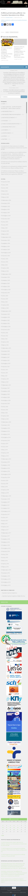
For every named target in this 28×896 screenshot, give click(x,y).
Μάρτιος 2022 (5, 345)
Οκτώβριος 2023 (6, 286)
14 (17, 827)
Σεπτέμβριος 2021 (6, 363)
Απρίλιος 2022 (5, 342)
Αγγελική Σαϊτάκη (9, 17)
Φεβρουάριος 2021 (6, 385)
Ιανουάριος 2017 (6, 536)
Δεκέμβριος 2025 (6, 206)
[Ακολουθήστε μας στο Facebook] (24, 67)
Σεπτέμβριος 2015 (6, 579)
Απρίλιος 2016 (5, 563)
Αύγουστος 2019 (6, 440)
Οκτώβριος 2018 (6, 471)
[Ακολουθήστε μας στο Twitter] (26, 67)
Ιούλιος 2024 (5, 258)
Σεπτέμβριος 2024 (6, 252)
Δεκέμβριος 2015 (6, 576)
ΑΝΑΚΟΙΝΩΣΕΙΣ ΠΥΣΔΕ (7, 111)
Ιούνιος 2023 (5, 298)
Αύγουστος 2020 (6, 403)
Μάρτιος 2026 (5, 197)
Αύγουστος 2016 (6, 551)
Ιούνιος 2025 (5, 225)
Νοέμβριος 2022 (6, 320)
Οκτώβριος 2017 (6, 508)
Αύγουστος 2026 (6, 181)
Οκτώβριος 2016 (6, 545)
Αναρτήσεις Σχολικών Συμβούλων (9, 593)
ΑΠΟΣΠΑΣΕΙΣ (5, 120)
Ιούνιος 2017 (5, 520)
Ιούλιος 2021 (5, 369)
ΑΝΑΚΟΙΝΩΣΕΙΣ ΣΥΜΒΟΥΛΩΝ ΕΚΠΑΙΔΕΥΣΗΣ (11, 114)
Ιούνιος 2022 (5, 335)
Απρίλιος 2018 (5, 489)
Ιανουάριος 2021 (6, 388)
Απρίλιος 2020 (5, 415)
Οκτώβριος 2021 (6, 360)
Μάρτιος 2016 (5, 566)
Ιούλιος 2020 (5, 406)
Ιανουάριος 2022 (6, 351)
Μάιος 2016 (5, 560)
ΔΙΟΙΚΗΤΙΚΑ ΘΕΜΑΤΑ (6, 133)
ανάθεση (7, 32)
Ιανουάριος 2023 (6, 314)
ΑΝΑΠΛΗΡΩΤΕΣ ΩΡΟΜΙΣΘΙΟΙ (8, 117)
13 (14, 827)
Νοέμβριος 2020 (6, 394)
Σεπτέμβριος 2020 (6, 400)
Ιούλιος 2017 (5, 517)
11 (6, 827)
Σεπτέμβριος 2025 (6, 215)
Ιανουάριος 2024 (6, 277)
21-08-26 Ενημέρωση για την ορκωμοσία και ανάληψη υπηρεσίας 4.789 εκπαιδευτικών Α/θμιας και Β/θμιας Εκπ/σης (14, 850)
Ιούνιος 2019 (5, 446)
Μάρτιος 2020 (5, 419)
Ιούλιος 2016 (5, 554)
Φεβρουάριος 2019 (6, 459)
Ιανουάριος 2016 (6, 573)
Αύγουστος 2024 (6, 255)
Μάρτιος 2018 (5, 492)
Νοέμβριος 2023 (6, 283)
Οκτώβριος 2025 (6, 212)
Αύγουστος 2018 (6, 477)
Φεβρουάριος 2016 (6, 569)
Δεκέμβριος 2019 (6, 428)
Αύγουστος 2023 (6, 292)
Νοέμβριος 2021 (6, 357)
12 (10, 827)
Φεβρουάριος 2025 (6, 237)
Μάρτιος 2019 (5, 456)
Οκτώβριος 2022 (6, 323)
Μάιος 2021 (5, 375)
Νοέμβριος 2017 (6, 505)
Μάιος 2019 (5, 449)
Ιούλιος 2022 (5, 332)
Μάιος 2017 (5, 523)
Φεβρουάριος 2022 (6, 348)
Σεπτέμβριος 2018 (6, 474)
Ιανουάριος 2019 (6, 462)
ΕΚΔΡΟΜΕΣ (3, 9)
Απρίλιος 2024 (5, 268)
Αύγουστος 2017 (6, 514)
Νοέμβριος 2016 (6, 542)
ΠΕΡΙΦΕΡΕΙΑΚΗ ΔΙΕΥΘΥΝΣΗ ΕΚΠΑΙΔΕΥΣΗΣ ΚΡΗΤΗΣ (12, 861)
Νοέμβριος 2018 (6, 468)
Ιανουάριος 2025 (6, 240)
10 (2, 827)
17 (2, 829)
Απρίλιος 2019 (5, 452)
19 (10, 829)
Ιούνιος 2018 (5, 483)
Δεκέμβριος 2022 (6, 317)
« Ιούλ (2, 835)
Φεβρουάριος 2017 (6, 533)
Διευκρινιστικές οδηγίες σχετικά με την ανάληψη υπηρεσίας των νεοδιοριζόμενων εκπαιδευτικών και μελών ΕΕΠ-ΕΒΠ (14, 147)
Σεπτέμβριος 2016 (6, 548)
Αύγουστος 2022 (6, 329)
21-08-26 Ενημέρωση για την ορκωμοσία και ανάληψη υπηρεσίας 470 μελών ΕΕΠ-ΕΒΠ (13, 855)
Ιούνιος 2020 (5, 409)
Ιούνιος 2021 (5, 372)
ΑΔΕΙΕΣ (3, 103)
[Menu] (26, 6)
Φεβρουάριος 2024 (6, 274)
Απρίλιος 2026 (5, 194)
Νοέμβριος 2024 (6, 246)
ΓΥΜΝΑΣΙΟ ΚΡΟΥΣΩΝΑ (14, 32)
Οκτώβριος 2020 (6, 397)
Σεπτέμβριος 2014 (6, 582)
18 (6, 829)
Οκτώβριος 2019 (6, 434)
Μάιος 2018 (5, 486)
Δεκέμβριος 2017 (6, 502)
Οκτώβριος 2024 (6, 249)
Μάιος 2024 (5, 265)
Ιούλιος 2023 (5, 295)
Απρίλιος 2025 (5, 231)
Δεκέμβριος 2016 (6, 539)
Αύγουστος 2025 (6, 218)
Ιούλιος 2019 (5, 443)
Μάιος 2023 (5, 302)
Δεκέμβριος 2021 (6, 354)
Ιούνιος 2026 (5, 188)
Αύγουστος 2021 (6, 366)
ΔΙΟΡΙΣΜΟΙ (4, 136)
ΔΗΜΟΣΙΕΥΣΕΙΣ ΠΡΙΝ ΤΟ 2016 (8, 126)
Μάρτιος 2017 (5, 529)
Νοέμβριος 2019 (6, 431)
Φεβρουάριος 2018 (6, 496)
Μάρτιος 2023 (5, 308)
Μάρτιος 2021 (5, 382)
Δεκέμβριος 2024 (6, 243)
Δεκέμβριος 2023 (6, 280)
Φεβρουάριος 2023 (6, 311)
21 (17, 829)
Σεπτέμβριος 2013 (6, 585)
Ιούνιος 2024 (5, 261)
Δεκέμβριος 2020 (6, 391)
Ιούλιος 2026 (5, 184)
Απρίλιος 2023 (5, 305)
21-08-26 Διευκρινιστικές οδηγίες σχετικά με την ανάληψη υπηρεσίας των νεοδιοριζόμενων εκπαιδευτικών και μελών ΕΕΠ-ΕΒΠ (14, 844)
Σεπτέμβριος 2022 (6, 326)
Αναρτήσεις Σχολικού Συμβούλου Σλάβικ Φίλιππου (13, 596)
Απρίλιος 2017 (5, 526)
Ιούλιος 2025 (5, 221)
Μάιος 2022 (5, 338)
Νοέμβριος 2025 (6, 209)
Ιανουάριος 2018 (6, 499)
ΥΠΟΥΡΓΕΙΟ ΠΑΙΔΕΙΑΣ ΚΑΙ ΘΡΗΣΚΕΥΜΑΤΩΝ (10, 839)
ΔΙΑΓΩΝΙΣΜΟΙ (5, 130)
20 (14, 829)
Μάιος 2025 (5, 228)
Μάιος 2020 (5, 412)
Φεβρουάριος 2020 (6, 422)
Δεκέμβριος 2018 (6, 465)
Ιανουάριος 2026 (6, 203)
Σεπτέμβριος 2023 (6, 289)
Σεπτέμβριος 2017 (6, 511)
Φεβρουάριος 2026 (6, 200)
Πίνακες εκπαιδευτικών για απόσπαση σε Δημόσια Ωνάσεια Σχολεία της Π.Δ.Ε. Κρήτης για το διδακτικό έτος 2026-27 (14, 880)
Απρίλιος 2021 (5, 379)
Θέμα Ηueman (23, 892)
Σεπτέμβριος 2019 (6, 437)
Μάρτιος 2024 (5, 271)
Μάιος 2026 (5, 191)
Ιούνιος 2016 (5, 557)
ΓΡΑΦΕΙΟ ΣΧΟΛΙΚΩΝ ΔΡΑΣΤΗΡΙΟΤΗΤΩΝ (10, 123)
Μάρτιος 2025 (5, 234)
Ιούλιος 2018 (5, 480)
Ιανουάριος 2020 (6, 425)
